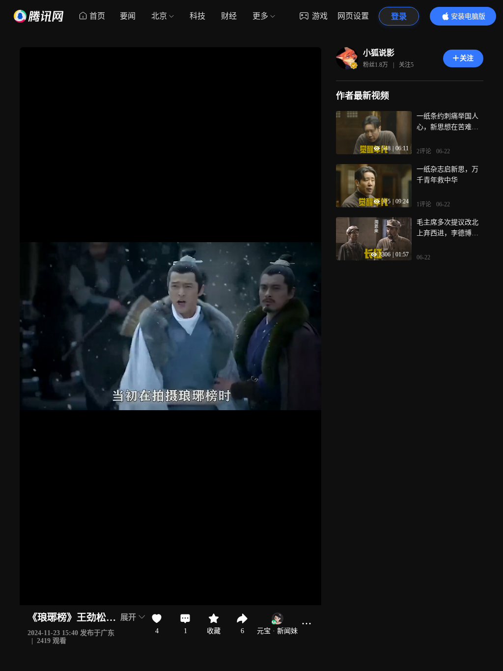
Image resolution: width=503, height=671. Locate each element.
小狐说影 (378, 53)
